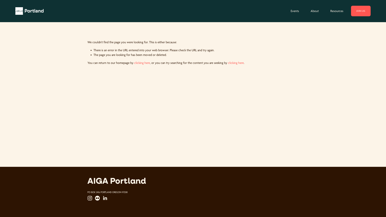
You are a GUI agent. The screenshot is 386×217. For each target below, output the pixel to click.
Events (295, 11)
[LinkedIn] (105, 198)
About (315, 11)
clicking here (142, 63)
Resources (336, 11)
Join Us (360, 11)
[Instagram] (89, 198)
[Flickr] (97, 198)
